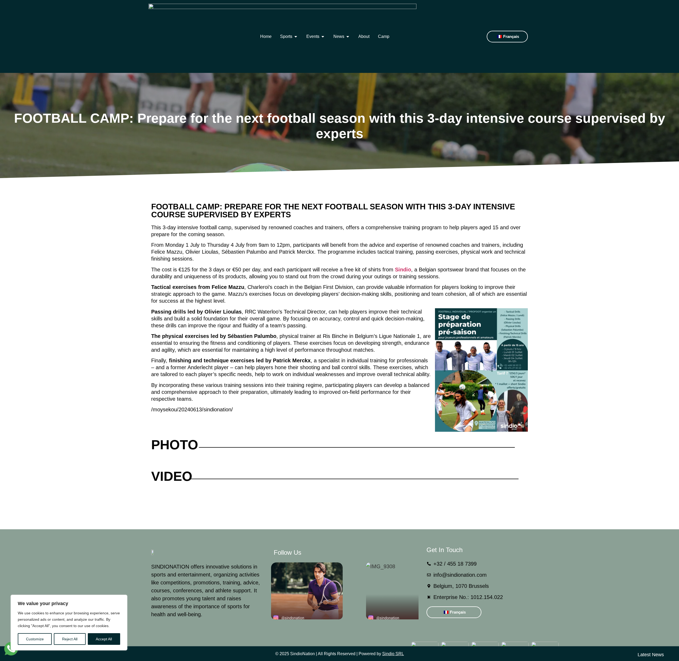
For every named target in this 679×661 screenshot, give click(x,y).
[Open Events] (323, 36)
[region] (69, 622)
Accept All (104, 639)
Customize (35, 639)
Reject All (69, 639)
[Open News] (348, 36)
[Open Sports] (296, 36)
